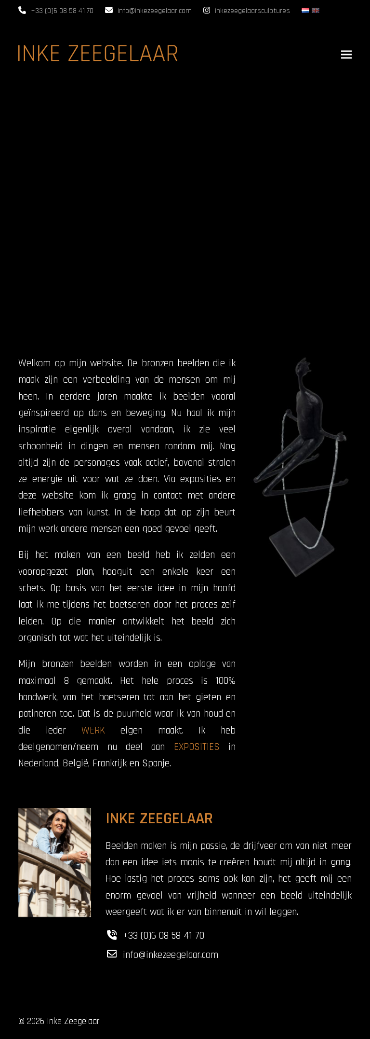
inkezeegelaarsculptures (252, 11)
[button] (346, 54)
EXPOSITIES (197, 747)
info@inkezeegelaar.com (155, 11)
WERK (93, 730)
